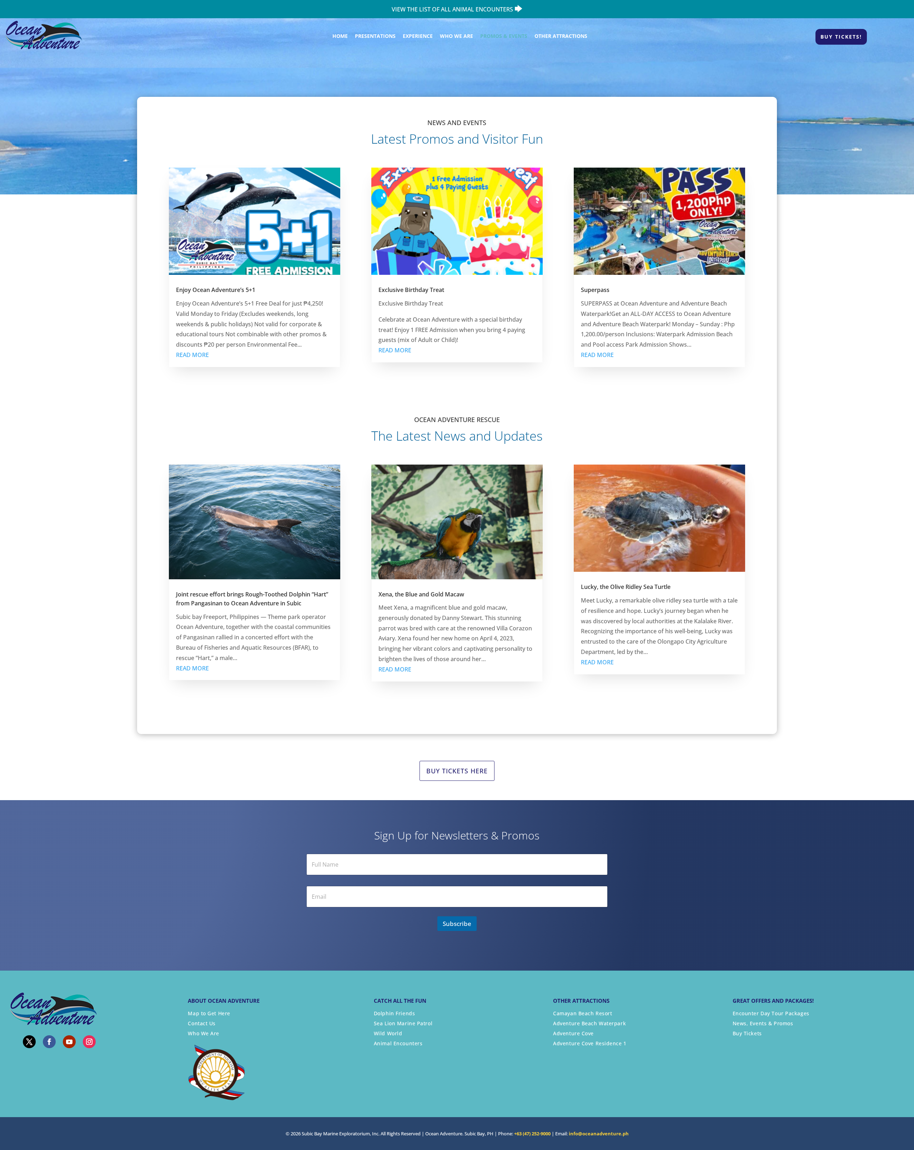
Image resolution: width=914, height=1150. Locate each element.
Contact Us (202, 1023)
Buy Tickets (747, 1033)
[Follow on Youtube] (69, 1041)
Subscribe (457, 923)
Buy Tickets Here (457, 771)
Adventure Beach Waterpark (589, 1023)
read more (192, 355)
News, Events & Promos (763, 1023)
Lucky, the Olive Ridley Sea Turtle (626, 587)
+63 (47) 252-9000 (532, 1133)
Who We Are (203, 1033)
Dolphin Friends (394, 1013)
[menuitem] (337, 36)
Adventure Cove (573, 1033)
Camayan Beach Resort (582, 1013)
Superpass (595, 290)
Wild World (388, 1033)
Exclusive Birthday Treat (411, 290)
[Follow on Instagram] (89, 1041)
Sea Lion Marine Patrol (403, 1023)
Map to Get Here (209, 1013)
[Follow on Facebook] (49, 1041)
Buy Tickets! (841, 36)
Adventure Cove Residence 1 (590, 1043)
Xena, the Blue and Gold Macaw (421, 594)
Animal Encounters (398, 1043)
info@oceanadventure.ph (599, 1133)
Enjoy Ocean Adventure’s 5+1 (215, 290)
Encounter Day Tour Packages (771, 1013)
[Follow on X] (29, 1041)
